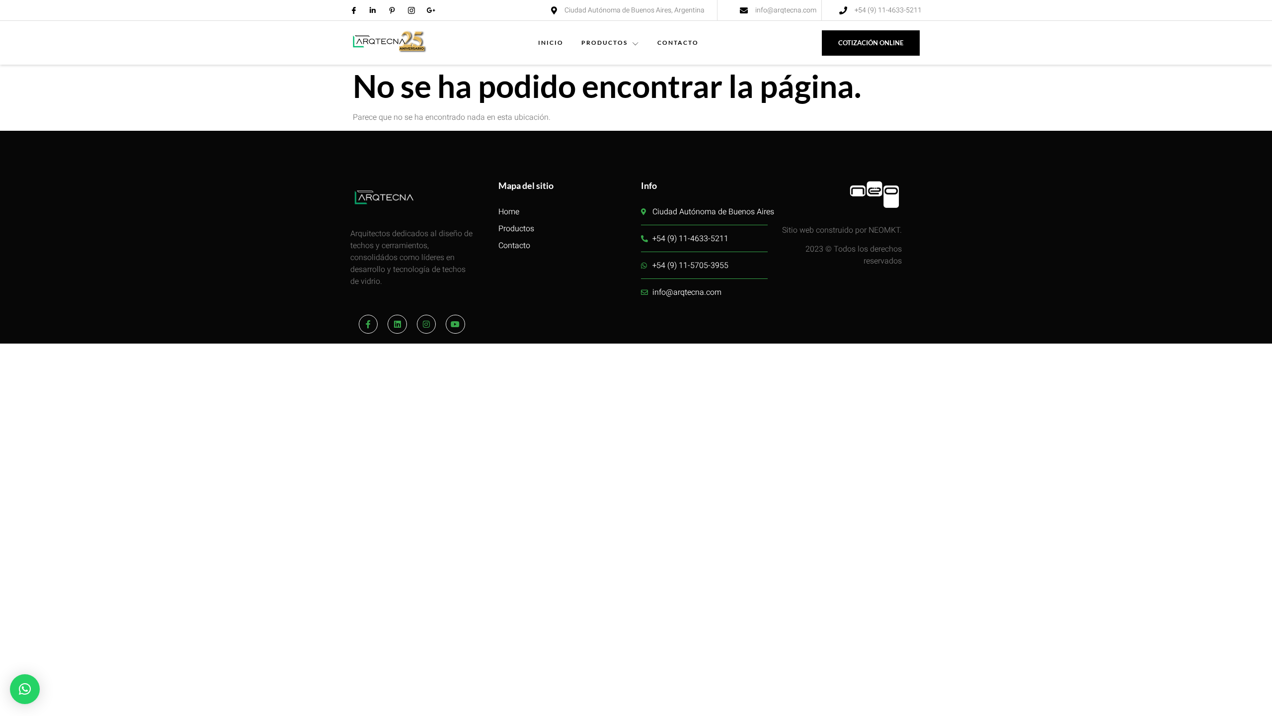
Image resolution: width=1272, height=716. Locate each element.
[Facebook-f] (368, 324)
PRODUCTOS (604, 42)
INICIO (550, 42)
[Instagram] (426, 324)
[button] (25, 689)
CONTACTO (678, 42)
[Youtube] (455, 324)
